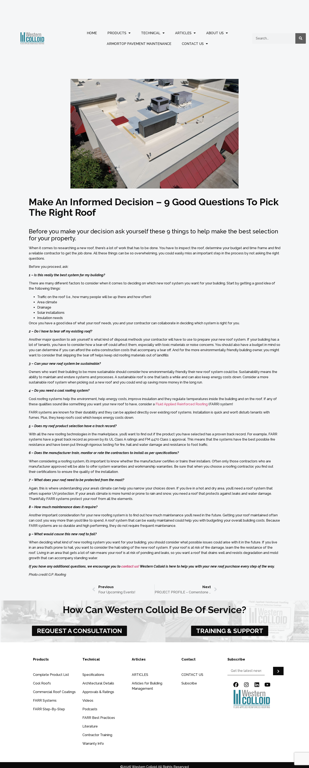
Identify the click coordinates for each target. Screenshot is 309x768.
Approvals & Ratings (98, 692)
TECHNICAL (150, 33)
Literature (90, 726)
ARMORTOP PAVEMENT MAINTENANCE (139, 44)
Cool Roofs (42, 683)
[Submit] (278, 671)
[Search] (300, 38)
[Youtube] (267, 684)
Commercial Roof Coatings (54, 692)
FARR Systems (45, 701)
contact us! (130, 566)
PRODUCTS (116, 33)
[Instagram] (246, 684)
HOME (92, 33)
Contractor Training (97, 735)
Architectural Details (98, 683)
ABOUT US (215, 33)
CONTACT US (193, 44)
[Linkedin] (257, 684)
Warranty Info (93, 744)
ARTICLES (183, 33)
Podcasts (89, 709)
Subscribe (189, 683)
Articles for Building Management (147, 686)
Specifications (93, 675)
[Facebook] (236, 684)
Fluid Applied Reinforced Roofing (182, 404)
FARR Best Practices (98, 718)
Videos (87, 701)
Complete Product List (51, 675)
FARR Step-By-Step (49, 709)
